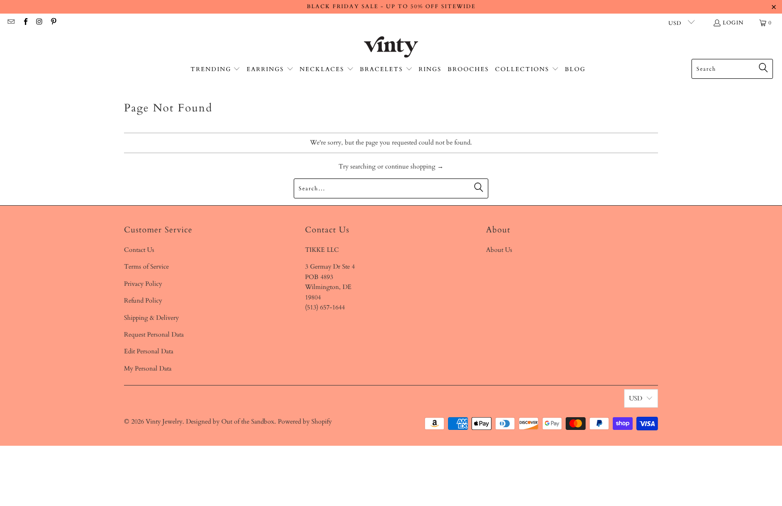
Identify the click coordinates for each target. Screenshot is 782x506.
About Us (499, 250)
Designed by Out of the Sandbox (230, 421)
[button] (216, 69)
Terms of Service (146, 266)
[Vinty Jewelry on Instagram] (39, 22)
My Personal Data (148, 368)
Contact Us (139, 250)
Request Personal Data (154, 334)
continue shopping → (414, 166)
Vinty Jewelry (164, 421)
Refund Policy (143, 300)
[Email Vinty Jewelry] (10, 22)
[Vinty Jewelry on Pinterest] (53, 22)
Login (733, 22)
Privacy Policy (143, 284)
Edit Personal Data (148, 351)
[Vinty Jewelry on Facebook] (25, 22)
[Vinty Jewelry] (391, 47)
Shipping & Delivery (151, 317)
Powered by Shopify (305, 421)
